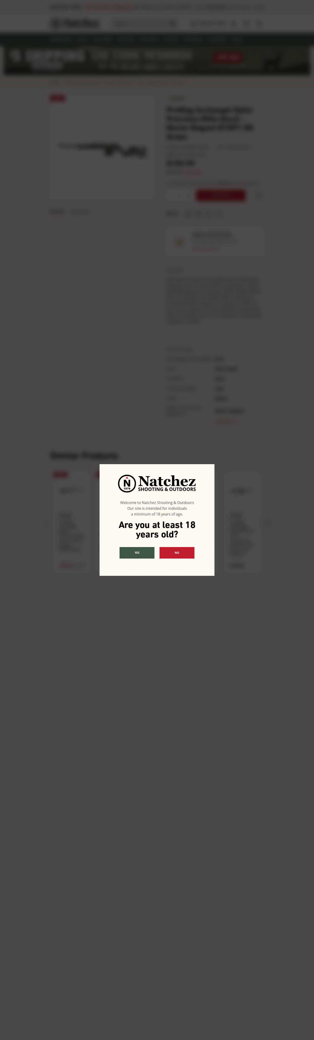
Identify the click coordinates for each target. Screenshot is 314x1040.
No (177, 553)
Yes (137, 553)
